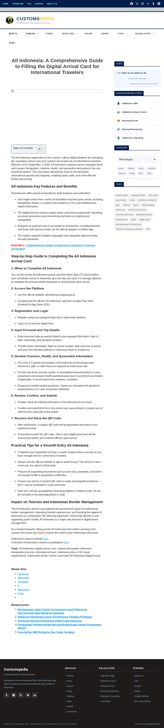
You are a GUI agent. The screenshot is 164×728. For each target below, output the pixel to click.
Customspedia (35, 18)
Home (5, 4)
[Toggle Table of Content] (38, 149)
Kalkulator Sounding (110, 696)
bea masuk (121, 200)
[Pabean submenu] (38, 33)
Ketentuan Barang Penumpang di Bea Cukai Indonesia (50, 620)
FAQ (29, 4)
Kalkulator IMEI (107, 676)
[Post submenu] (127, 33)
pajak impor (144, 219)
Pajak (132, 173)
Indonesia (120, 210)
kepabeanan (122, 219)
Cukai (141, 168)
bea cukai (153, 195)
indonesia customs (137, 210)
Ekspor (131, 168)
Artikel (137, 691)
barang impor (122, 195)
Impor (121, 168)
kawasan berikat (144, 214)
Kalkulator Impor (108, 681)
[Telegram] (148, 3)
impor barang (148, 205)
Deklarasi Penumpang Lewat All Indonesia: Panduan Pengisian (55, 616)
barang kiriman (138, 195)
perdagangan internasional (128, 224)
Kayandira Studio (152, 724)
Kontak (39, 4)
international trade (124, 214)
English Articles (142, 696)
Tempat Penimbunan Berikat (129, 229)
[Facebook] (131, 3)
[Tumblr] (153, 3)
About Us (52, 4)
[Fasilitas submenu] (77, 33)
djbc (118, 205)
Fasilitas (151, 168)
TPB (149, 173)
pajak (133, 219)
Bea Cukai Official (143, 701)
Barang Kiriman (108, 686)
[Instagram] (142, 3)
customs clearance (147, 200)
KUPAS (70, 706)
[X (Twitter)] (20, 695)
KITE (141, 173)
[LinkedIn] (158, 3)
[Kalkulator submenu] (153, 33)
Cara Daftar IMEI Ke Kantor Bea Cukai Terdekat (46, 632)
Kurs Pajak (105, 701)
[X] (137, 3)
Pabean (122, 173)
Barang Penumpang (110, 691)
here (45, 538)
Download (18, 4)
